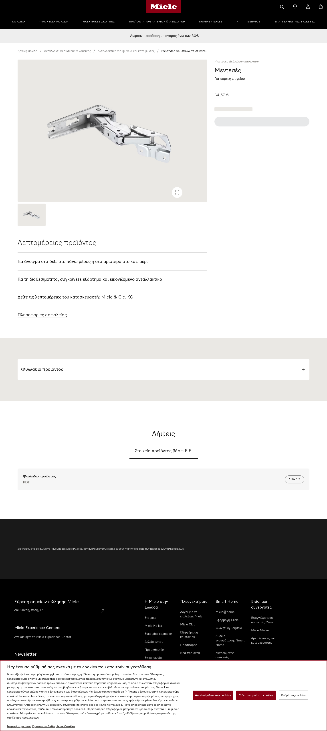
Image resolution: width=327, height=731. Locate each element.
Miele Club (187, 624)
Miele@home (225, 612)
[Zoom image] (177, 192)
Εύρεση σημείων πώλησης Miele (46, 602)
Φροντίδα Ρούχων (54, 21)
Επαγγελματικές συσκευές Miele (262, 620)
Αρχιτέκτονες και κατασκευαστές (263, 640)
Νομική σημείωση (19, 726)
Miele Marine (260, 630)
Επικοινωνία (153, 657)
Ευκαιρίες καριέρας (158, 633)
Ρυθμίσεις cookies (293, 695)
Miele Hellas (153, 625)
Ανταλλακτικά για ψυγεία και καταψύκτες (126, 51)
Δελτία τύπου (154, 641)
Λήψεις (294, 479)
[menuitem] (21, 21)
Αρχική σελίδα (27, 51)
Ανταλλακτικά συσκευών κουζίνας (67, 51)
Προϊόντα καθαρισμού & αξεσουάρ (157, 21)
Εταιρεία (150, 617)
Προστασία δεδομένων (48, 726)
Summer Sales (211, 21)
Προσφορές (188, 645)
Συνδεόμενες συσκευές (225, 655)
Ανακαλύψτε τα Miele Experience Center (42, 637)
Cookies (69, 726)
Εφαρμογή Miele (227, 620)
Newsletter (25, 654)
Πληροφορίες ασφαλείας (42, 315)
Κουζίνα (18, 21)
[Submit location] (102, 611)
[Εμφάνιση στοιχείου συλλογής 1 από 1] (32, 215)
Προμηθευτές (154, 649)
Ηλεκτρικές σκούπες (99, 21)
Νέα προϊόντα (190, 653)
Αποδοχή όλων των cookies (213, 695)
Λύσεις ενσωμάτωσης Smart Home (230, 641)
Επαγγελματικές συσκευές (295, 21)
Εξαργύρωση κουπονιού (189, 635)
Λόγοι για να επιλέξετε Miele (191, 614)
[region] (112, 131)
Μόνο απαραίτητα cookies (256, 695)
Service (253, 21)
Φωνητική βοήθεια (229, 628)
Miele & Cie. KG (117, 297)
